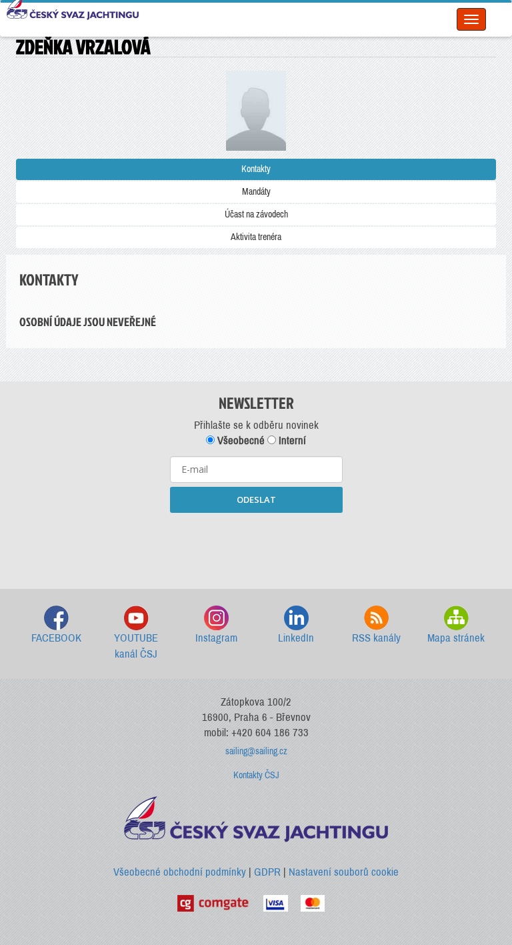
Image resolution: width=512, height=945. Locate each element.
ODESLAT (256, 500)
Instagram (216, 638)
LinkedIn (296, 638)
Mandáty (256, 192)
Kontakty (256, 169)
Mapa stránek (456, 638)
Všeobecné (240, 440)
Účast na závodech (256, 214)
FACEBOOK (56, 638)
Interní (291, 440)
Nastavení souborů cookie (344, 872)
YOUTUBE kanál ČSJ (136, 646)
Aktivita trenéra (256, 237)
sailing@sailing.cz (256, 751)
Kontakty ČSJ (256, 775)
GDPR (267, 872)
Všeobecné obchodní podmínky (179, 872)
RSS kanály (376, 638)
